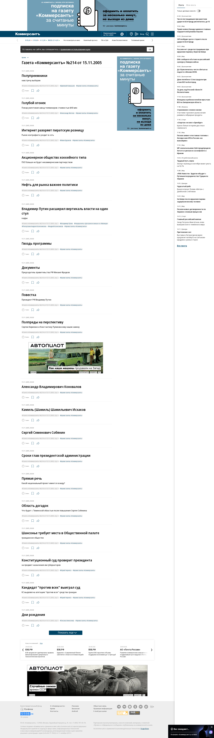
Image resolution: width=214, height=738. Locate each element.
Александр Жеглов (67, 113)
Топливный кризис (138, 40)
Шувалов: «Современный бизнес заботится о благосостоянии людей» (70, 654)
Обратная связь (100, 706)
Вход (142, 34)
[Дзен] (130, 707)
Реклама (75, 706)
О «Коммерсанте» (57, 706)
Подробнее (145, 728)
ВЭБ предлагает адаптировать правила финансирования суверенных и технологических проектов (39, 655)
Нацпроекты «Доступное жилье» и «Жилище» (91, 223)
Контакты (54, 711)
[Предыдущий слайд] (22, 649)
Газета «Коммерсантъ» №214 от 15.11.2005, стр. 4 (40, 332)
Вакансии (76, 708)
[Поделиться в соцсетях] (38, 90)
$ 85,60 (27, 40)
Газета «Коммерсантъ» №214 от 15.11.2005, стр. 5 (40, 543)
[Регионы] (131, 34)
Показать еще (66, 632)
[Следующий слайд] (151, 649)
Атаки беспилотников (119, 40)
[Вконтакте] (124, 707)
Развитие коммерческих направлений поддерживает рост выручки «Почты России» (133, 655)
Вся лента (182, 245)
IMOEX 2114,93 (53, 40)
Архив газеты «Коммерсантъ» (87, 86)
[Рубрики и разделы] (152, 34)
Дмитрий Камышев (68, 86)
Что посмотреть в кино (71, 40)
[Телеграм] (119, 707)
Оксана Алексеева (67, 620)
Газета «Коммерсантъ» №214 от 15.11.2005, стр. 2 (40, 223)
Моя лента (191, 5)
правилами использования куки (75, 49)
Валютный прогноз (90, 40)
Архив (52, 708)
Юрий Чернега (66, 570)
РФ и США (104, 40)
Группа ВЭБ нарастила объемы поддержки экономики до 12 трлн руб (102, 654)
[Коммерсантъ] (27, 34)
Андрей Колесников (56, 226)
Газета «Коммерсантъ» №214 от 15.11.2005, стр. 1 (40, 86)
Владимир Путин (67, 223)
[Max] (146, 707)
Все (41, 643)
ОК (150, 49)
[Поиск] (147, 34)
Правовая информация (103, 708)
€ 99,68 (35, 40)
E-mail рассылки (100, 711)
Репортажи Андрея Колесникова (34, 226)
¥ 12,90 (42, 40)
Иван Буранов (66, 140)
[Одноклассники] (135, 707)
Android (75, 711)
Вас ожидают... (181, 728)
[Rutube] (141, 707)
